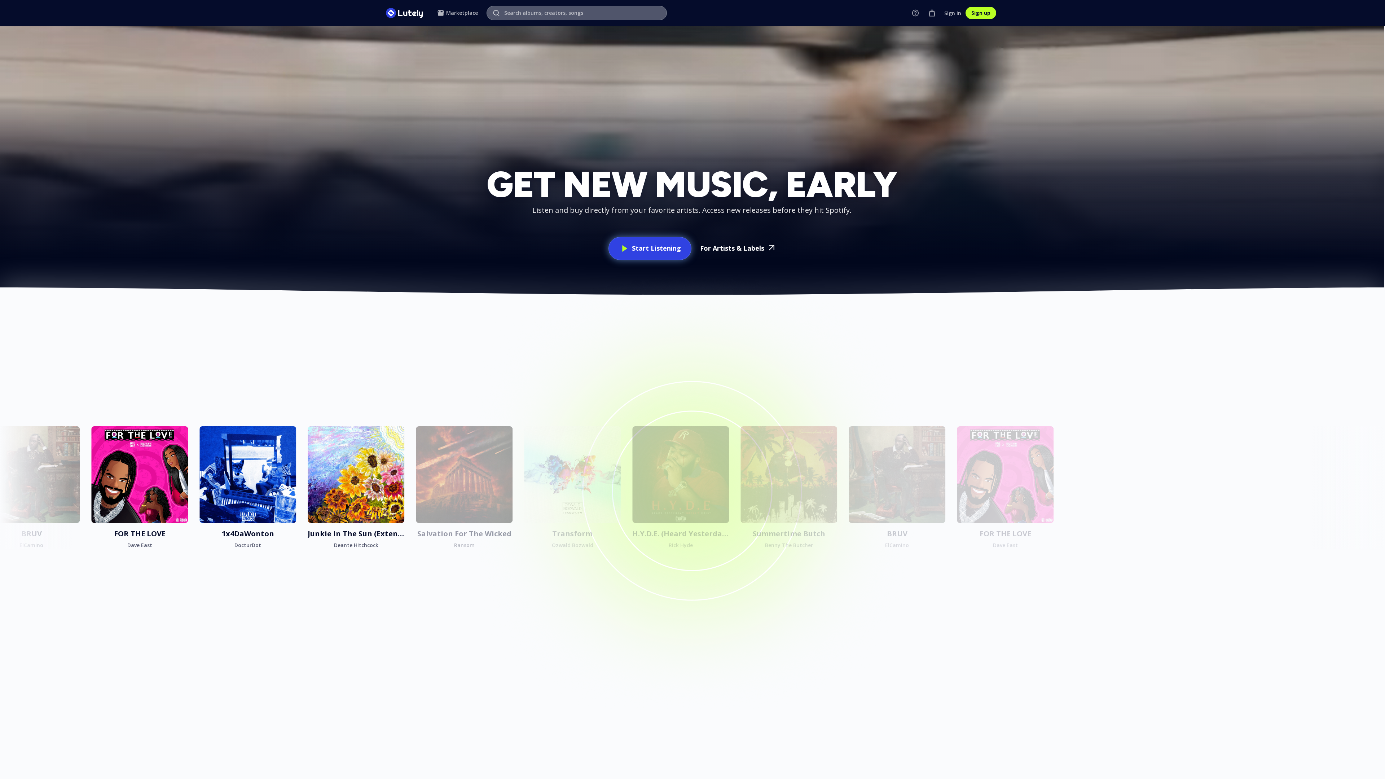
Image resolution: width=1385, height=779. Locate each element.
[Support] (915, 13)
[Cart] (931, 12)
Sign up (980, 12)
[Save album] (72, 434)
